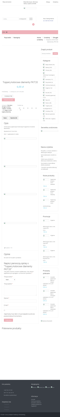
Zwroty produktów (36, 401)
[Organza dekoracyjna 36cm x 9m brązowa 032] (46, 252)
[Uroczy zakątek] (30, 11)
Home (39, 37)
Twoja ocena (8, 277)
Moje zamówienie (7, 2)
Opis (5, 118)
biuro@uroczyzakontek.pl (10, 395)
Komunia (48, 79)
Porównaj (5, 91)
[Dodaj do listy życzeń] (6, 340)
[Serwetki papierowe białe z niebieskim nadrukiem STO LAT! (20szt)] (46, 306)
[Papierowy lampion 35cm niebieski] (46, 181)
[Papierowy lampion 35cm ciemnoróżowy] (46, 202)
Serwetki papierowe (50, 95)
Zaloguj (48, 2)
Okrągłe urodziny (6, 107)
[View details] (9, 340)
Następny (17, 37)
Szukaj (55, 53)
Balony (47, 67)
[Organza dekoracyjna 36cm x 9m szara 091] (46, 237)
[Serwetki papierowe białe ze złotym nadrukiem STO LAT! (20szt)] (46, 279)
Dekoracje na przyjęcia (49, 75)
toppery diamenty (6, 112)
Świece (47, 103)
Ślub (47, 100)
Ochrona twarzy (50, 85)
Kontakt (33, 399)
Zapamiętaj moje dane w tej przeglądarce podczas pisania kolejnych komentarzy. (19, 315)
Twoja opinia (8, 284)
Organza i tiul (49, 88)
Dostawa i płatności (36, 402)
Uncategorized (46, 108)
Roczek (47, 92)
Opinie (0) (13, 118)
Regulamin (33, 406)
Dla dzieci (9, 105)
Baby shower (49, 64)
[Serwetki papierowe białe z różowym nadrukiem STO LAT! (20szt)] (46, 293)
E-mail (6, 305)
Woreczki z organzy (50, 118)
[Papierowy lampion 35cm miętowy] (46, 192)
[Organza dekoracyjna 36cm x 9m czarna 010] (46, 222)
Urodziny (47, 37)
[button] (3, 32)
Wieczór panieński (50, 114)
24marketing (22, 414)
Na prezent (48, 82)
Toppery (4, 108)
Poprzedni (7, 37)
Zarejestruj (55, 2)
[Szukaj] (30, 19)
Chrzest (47, 70)
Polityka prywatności (36, 404)
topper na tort (8, 110)
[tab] (5, 118)
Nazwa (6, 298)
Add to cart (11, 346)
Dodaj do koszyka (8, 100)
